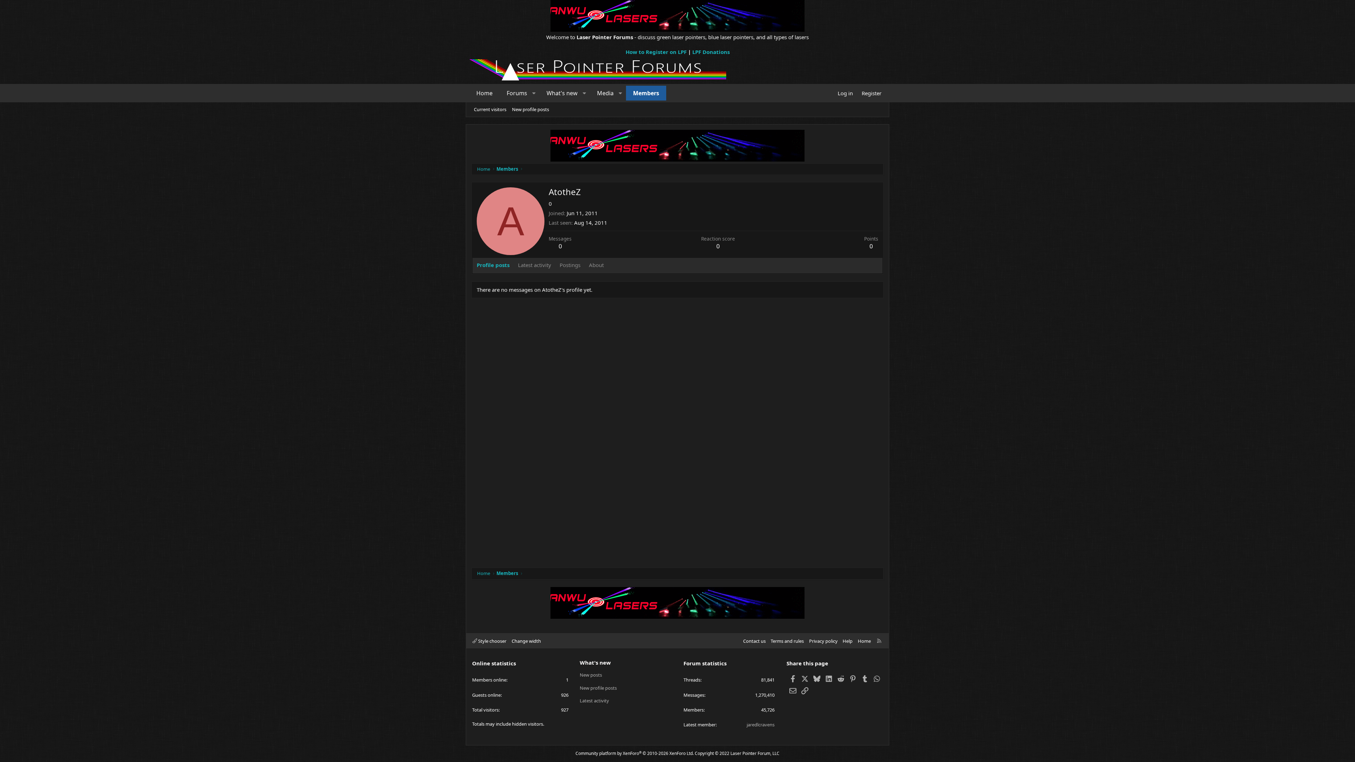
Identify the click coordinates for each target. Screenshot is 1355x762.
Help (848, 641)
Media (605, 93)
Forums (517, 93)
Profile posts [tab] (493, 264)
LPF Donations (711, 51)
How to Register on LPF (656, 51)
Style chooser (491, 641)
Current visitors (490, 109)
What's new (562, 93)
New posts (591, 675)
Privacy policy (823, 641)
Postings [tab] (570, 264)
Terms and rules (787, 641)
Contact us (754, 641)
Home (484, 93)
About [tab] (596, 264)
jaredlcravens (761, 724)
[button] (534, 93)
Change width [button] (526, 641)
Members (646, 93)
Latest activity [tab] (534, 264)
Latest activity (594, 700)
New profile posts (530, 109)
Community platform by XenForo (635, 753)
